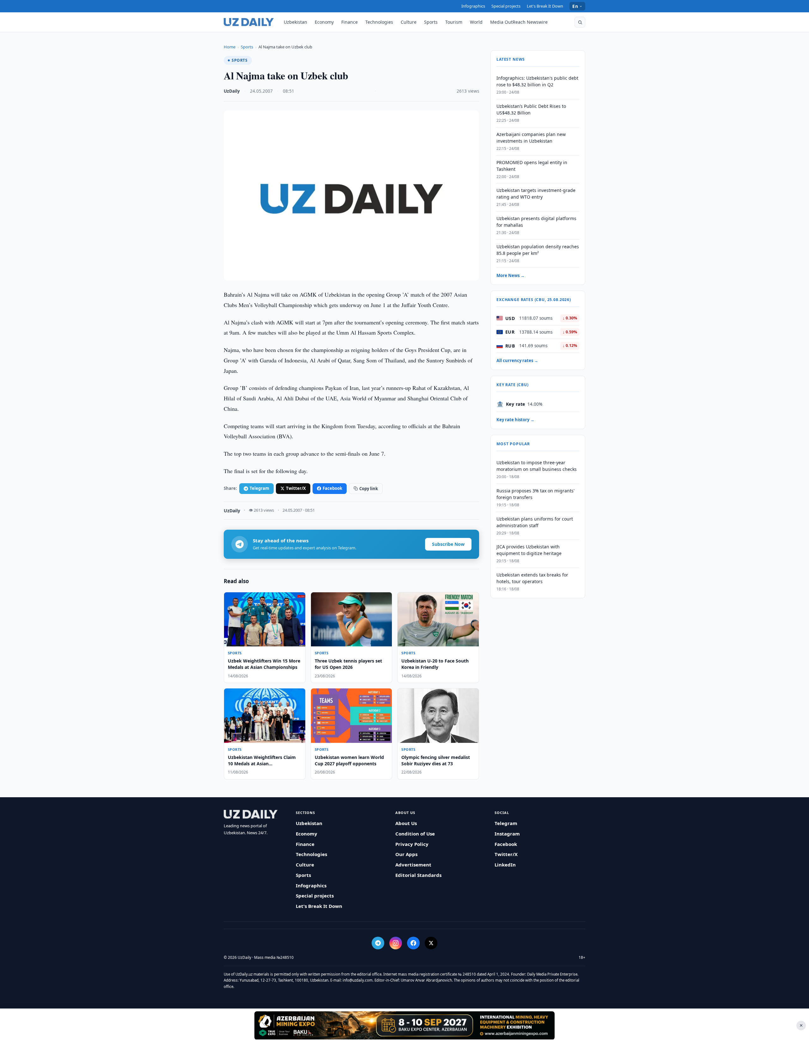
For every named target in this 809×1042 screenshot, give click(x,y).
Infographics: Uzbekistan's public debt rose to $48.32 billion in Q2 (537, 81)
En (575, 6)
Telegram (259, 488)
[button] (580, 22)
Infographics (473, 6)
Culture (409, 22)
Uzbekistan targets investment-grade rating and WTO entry (535, 193)
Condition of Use (415, 833)
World (476, 22)
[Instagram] (395, 943)
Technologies (379, 22)
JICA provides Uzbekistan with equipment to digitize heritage (529, 550)
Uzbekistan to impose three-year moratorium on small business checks (536, 465)
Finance (349, 22)
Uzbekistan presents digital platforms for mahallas (536, 221)
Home (229, 47)
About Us (406, 823)
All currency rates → (517, 360)
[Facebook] (413, 943)
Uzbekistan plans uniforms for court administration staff (534, 522)
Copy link (368, 488)
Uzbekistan (295, 22)
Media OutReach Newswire (519, 22)
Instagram (507, 833)
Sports (431, 22)
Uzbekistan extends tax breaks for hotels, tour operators (532, 578)
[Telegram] (378, 943)
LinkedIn (505, 864)
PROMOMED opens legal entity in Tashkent (531, 165)
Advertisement (413, 864)
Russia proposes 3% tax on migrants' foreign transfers (535, 494)
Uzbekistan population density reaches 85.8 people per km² (537, 250)
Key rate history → (515, 419)
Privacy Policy (412, 844)
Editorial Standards (418, 875)
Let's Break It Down (545, 6)
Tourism (453, 22)
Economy (324, 22)
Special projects (505, 6)
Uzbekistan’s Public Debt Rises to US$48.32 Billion (531, 109)
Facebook (332, 488)
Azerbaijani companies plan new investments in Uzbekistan (531, 137)
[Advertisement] (404, 1025)
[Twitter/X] (431, 943)
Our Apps (406, 854)
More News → (510, 275)
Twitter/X (296, 488)
